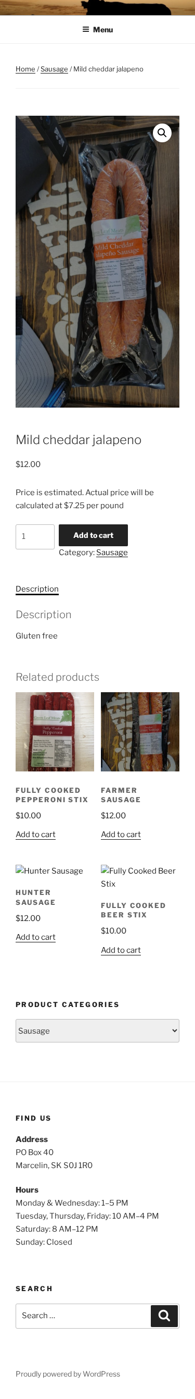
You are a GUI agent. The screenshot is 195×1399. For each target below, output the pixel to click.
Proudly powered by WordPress (68, 1373)
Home (25, 69)
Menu (103, 29)
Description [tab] (37, 589)
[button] (162, 133)
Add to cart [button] (36, 834)
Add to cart (93, 535)
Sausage (54, 69)
